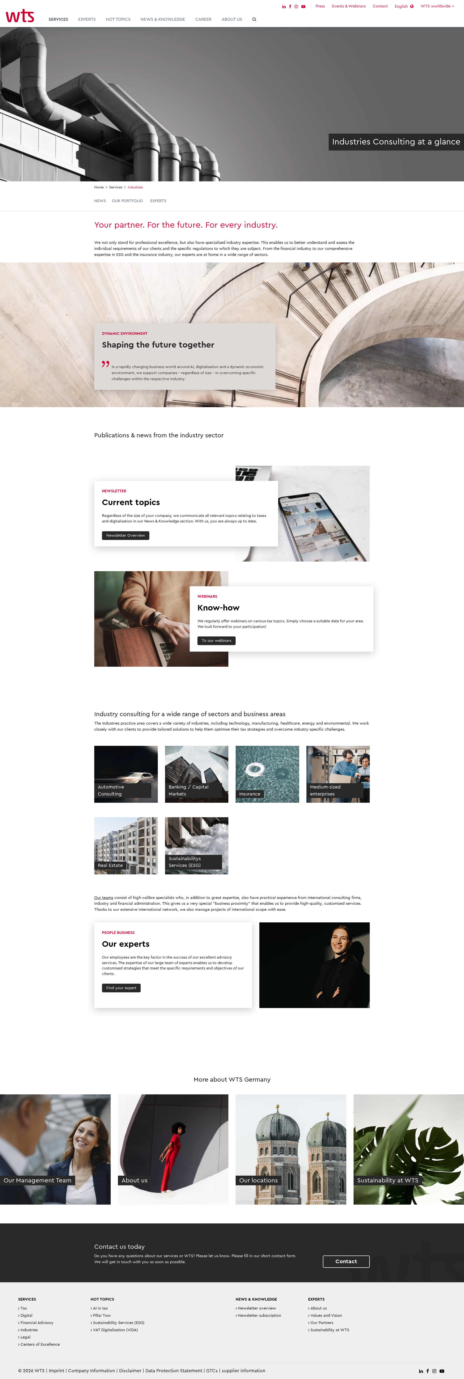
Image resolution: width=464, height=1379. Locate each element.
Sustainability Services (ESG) (119, 1323)
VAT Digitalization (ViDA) (115, 1330)
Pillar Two (102, 1315)
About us (232, 19)
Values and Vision (326, 1315)
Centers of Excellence (40, 1344)
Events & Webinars (349, 6)
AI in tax (100, 1308)
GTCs (212, 1371)
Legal (25, 1337)
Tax (24, 1308)
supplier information (243, 1371)
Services (58, 19)
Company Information (91, 1371)
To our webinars (216, 641)
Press (320, 6)
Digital (26, 1315)
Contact (380, 6)
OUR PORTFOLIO (127, 201)
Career (203, 19)
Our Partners (322, 1323)
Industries (29, 1330)
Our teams (103, 898)
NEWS (100, 201)
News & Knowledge (163, 19)
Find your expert (121, 988)
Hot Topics (118, 19)
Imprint (56, 1371)
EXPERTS (158, 201)
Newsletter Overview (125, 535)
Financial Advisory (37, 1323)
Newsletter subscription (259, 1315)
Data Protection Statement (173, 1371)
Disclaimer (130, 1371)
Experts (87, 19)
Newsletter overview (257, 1308)
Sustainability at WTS (330, 1330)
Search (254, 20)
